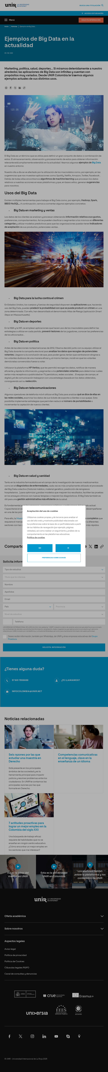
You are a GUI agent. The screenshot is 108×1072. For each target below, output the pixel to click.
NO (40, 548)
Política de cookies (36, 538)
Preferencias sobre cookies (54, 558)
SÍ (68, 548)
